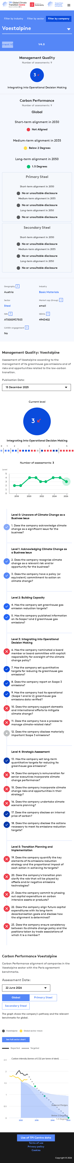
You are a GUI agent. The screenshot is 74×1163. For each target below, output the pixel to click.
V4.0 (41, 44)
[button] (69, 5)
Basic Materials (49, 292)
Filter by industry (13, 19)
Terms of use (36, 1143)
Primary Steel (43, 997)
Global (16, 997)
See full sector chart (16, 1040)
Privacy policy (36, 1146)
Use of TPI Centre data (36, 1137)
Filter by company (58, 19)
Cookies (36, 1150)
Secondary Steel (16, 1006)
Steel (7, 306)
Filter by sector (35, 19)
